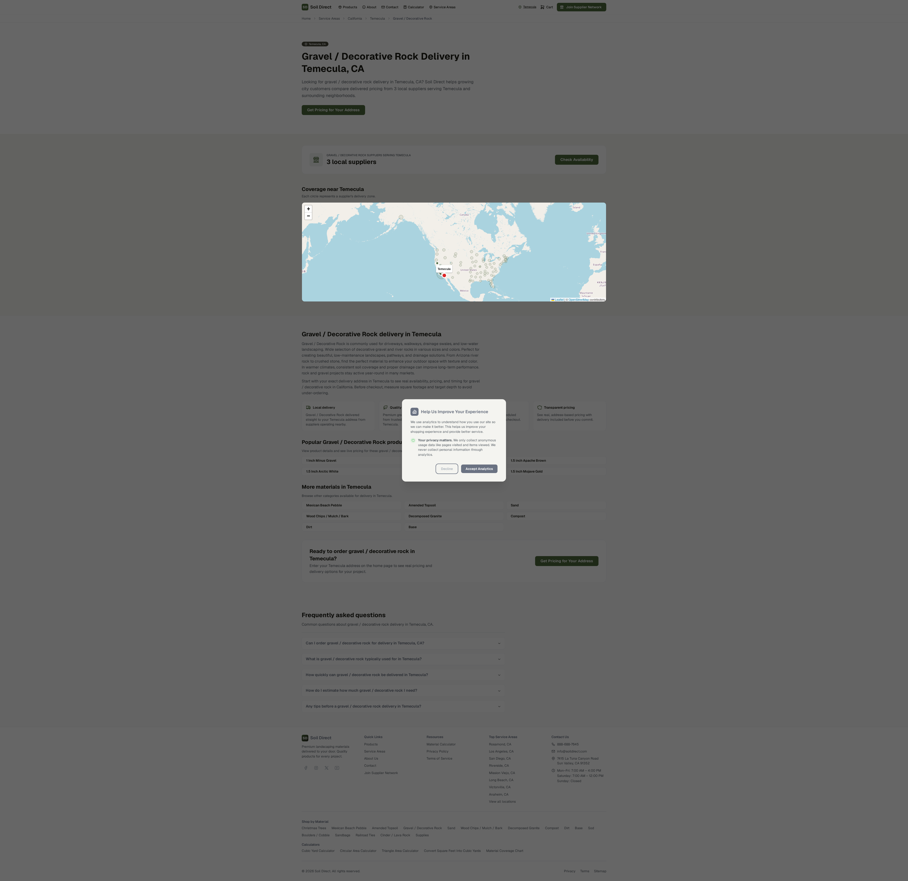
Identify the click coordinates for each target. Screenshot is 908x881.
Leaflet (559, 299)
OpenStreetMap (579, 299)
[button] (308, 209)
